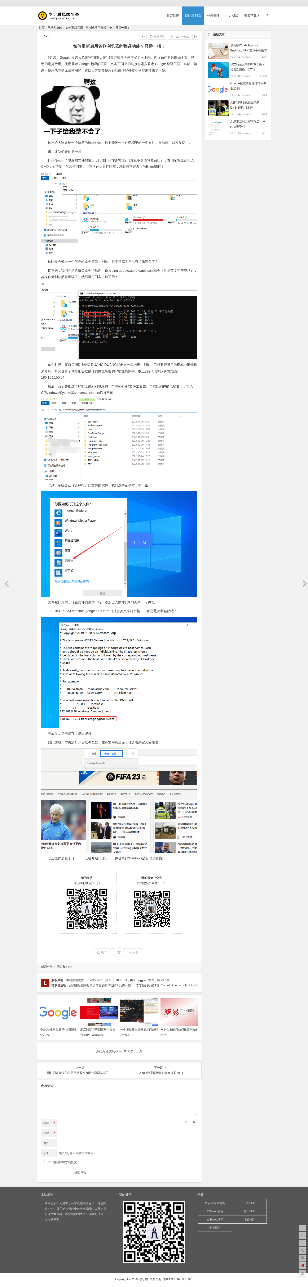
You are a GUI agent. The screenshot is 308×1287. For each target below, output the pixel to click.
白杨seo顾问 (215, 1219)
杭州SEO (249, 1211)
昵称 (49, 1123)
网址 (46, 1143)
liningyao (140, 980)
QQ (45, 1153)
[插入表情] (186, 1122)
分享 (135, 952)
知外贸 (249, 1219)
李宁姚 (49, 1203)
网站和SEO (193, 15)
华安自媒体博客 (215, 1203)
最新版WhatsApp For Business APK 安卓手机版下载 (248, 50)
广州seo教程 (215, 1211)
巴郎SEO (249, 1203)
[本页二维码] (302, 1273)
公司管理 (213, 15)
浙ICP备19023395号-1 (178, 1279)
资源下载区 (252, 15)
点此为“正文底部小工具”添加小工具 (119, 1051)
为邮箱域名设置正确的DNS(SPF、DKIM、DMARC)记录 (245, 107)
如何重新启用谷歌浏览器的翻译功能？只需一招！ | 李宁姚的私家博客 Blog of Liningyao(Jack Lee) (133, 985)
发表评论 (159, 36)
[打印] (143, 37)
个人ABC (231, 15)
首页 (42, 27)
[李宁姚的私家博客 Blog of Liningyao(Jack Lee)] (61, 19)
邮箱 (49, 1133)
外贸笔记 (173, 15)
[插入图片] (194, 1122)
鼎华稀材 (215, 1227)
